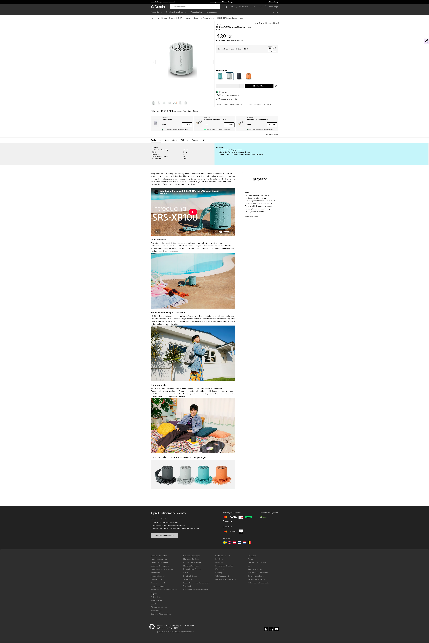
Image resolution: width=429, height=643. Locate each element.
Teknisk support (222, 576)
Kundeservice (211, 12)
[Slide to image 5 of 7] (175, 103)
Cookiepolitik (156, 579)
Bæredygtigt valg (255, 569)
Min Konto (219, 569)
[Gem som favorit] (275, 86)
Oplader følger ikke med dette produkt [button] (232, 49)
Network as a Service (192, 569)
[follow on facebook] (266, 629)
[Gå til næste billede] (211, 62)
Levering (219, 562)
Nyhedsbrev (156, 597)
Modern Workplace (191, 566)
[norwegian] (229, 543)
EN (277, 12)
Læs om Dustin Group (257, 562)
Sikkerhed (187, 579)
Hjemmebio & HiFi (175, 18)
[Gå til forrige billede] (154, 62)
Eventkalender (157, 604)
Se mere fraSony (251, 217)
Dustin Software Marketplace (195, 589)
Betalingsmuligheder (160, 562)
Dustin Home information (225, 579)
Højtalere (188, 18)
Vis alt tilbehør (272, 134)
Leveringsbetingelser (160, 566)
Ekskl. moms (220, 40)
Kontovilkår (155, 573)
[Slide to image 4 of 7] (169, 103)
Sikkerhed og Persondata (258, 583)
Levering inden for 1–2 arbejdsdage (221, 2)
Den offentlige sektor (256, 579)
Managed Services (191, 559)
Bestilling (219, 559)
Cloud (185, 573)
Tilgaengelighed (158, 583)
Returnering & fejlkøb (224, 566)
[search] (217, 6)
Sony (219, 24)
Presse (250, 559)
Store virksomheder (256, 576)
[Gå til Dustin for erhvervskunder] (158, 6)
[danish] (234, 543)
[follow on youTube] (276, 629)
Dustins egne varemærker (258, 573)
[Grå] (220, 76)
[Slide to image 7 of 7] (185, 103)
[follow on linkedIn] (271, 629)
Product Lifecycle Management (196, 583)
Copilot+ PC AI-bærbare (161, 614)
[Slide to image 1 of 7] (153, 103)
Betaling (218, 573)
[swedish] (225, 543)
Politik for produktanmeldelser (164, 589)
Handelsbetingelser (159, 559)
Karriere (251, 566)
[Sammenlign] (254, 7)
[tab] (157, 140)
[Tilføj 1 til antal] (242, 86)
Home (153, 18)
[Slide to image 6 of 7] (180, 103)
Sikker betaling (273, 2)
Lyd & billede (162, 18)
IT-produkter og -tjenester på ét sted (163, 2)
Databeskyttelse (190, 576)
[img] (247, 49)
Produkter (155, 12)
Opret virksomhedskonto (164, 535)
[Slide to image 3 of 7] (164, 103)
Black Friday (156, 610)
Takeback (187, 586)
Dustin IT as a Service (192, 562)
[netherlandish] (244, 543)
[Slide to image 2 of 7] (159, 103)
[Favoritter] (261, 7)
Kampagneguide (158, 586)
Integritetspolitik (158, 576)
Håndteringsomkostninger (162, 569)
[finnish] (239, 543)
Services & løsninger (175, 12)
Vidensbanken (196, 12)
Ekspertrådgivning (159, 607)
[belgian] (249, 543)
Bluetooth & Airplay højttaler (204, 18)
